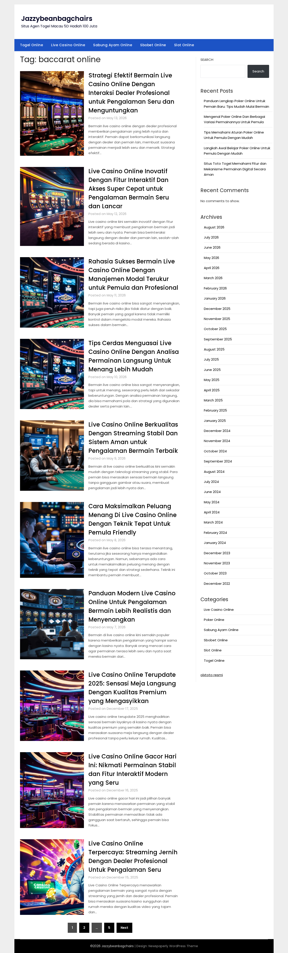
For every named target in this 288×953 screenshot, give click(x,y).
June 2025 (212, 369)
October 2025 (215, 328)
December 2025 (217, 308)
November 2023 (217, 563)
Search (206, 59)
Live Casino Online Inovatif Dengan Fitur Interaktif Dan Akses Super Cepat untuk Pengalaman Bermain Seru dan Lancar (128, 188)
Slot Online (184, 45)
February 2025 (215, 410)
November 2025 (217, 318)
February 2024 (215, 532)
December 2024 (217, 430)
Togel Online (31, 45)
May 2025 (211, 379)
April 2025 (212, 390)
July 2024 (211, 481)
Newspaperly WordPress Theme (173, 946)
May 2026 (211, 257)
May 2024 (211, 502)
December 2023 (217, 553)
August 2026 (214, 227)
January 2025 (215, 420)
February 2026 (215, 288)
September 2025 (218, 339)
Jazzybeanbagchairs (56, 18)
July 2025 (211, 359)
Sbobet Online (153, 45)
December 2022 (217, 583)
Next (124, 927)
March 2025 (213, 400)
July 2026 (211, 237)
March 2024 (213, 522)
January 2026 (215, 298)
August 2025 (214, 349)
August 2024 (214, 471)
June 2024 (212, 491)
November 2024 (217, 440)
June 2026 (212, 247)
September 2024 (218, 461)
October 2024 (215, 451)
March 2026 (213, 278)
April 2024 (212, 512)
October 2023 (215, 573)
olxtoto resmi (211, 675)
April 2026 (211, 267)
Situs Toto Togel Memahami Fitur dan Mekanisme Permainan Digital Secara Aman (235, 169)
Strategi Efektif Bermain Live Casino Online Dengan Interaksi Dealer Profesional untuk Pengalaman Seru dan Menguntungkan (131, 92)
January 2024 (215, 542)
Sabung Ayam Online (112, 45)
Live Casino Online (68, 45)
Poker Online (214, 619)
